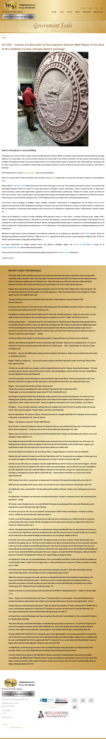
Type (62, 12)
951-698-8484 (6, 710)
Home (53, 12)
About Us (98, 12)
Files (96, 8)
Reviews (87, 12)
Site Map (5, 724)
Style (69, 12)
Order (102, 8)
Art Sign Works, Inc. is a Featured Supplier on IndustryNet (53, 706)
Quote (91, 8)
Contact (83, 8)
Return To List (8, 257)
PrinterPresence (16, 727)
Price (77, 12)
